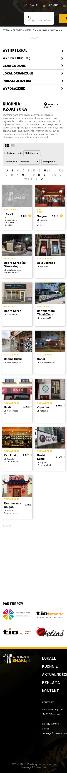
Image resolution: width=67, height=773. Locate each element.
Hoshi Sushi (41, 456)
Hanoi (41, 359)
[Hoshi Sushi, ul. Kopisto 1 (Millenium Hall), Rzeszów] (50, 438)
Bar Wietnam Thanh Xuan (46, 312)
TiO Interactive (39, 767)
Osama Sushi (13, 359)
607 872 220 (52, 723)
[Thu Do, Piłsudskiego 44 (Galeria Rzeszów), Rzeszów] (17, 196)
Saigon (42, 216)
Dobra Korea (12, 310)
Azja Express (46, 262)
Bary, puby (10, 209)
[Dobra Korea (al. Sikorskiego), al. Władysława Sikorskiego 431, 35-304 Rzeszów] (17, 245)
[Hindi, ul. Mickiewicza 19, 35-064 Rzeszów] (17, 389)
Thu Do (8, 213)
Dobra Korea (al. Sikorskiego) (15, 264)
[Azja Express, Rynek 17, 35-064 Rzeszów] (50, 245)
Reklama (51, 682)
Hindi (7, 407)
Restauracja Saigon (12, 504)
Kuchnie (50, 666)
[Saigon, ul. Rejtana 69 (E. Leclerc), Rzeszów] (50, 196)
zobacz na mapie (51, 105)
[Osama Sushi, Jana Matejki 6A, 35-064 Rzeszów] (17, 341)
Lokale (49, 658)
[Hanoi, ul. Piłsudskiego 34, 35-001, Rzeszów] (50, 341)
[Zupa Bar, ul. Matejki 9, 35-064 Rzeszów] (50, 389)
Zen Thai (10, 455)
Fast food (9, 258)
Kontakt (50, 690)
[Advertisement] (33, 561)
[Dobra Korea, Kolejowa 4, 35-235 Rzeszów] (17, 293)
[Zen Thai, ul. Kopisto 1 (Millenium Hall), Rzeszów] (17, 438)
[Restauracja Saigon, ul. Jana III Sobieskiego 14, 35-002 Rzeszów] (17, 486)
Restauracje (44, 258)
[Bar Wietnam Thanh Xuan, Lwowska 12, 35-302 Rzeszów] (50, 293)
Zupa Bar (43, 407)
